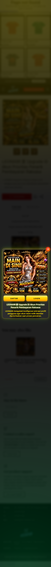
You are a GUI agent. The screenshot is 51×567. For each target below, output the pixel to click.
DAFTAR (14, 298)
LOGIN (37, 298)
